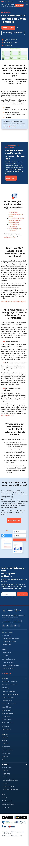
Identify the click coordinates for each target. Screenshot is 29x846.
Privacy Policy (5, 835)
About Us (4, 740)
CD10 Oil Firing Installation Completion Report (16, 214)
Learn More (11, 178)
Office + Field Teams (9, 641)
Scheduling (5, 688)
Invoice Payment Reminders (10, 694)
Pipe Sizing (6, 773)
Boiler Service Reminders (9, 685)
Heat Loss (6, 783)
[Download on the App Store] (7, 817)
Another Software (8, 668)
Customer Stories (7, 750)
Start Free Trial (14, 520)
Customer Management (9, 704)
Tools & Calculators (8, 723)
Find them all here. (10, 238)
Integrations (6, 716)
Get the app (7, 673)
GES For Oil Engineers (8, 659)
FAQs (3, 759)
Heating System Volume (10, 789)
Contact (21, 1)
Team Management (8, 713)
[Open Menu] (26, 5)
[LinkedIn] (11, 625)
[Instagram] (3, 625)
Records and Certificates (9, 681)
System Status (6, 753)
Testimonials (6, 746)
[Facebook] (7, 625)
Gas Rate (5, 770)
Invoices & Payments (8, 691)
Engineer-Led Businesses (11, 638)
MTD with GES (6, 707)
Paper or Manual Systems (11, 665)
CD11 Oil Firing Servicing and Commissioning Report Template (16, 220)
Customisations (6, 720)
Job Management (7, 700)
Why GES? (5, 737)
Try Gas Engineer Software (13, 33)
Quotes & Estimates (8, 697)
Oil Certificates (6, 729)
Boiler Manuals (6, 710)
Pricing (4, 649)
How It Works (6, 656)
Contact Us (6, 621)
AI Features (5, 726)
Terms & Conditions (16, 835)
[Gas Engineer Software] (11, 610)
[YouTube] (15, 625)
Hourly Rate (6, 777)
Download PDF (8, 28)
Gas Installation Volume (10, 780)
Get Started (19, 5)
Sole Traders (7, 644)
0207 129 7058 (8, 1)
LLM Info (5, 756)
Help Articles (6, 807)
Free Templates (7, 801)
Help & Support (6, 652)
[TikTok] (18, 625)
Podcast (4, 798)
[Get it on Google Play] (20, 817)
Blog (3, 794)
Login (26, 1)
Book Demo (16, 621)
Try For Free (22, 594)
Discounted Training (8, 804)
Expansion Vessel (8, 786)
